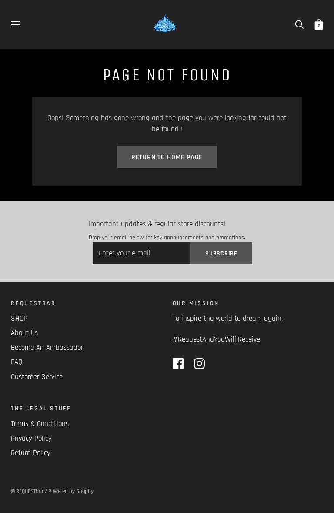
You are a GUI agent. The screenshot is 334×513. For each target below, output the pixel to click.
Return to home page (167, 157)
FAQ (16, 362)
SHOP (19, 318)
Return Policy (30, 453)
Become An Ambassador (47, 347)
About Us (24, 333)
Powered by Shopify (71, 491)
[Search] (299, 24)
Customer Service (37, 377)
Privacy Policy (31, 438)
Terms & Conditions (40, 424)
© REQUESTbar (27, 491)
